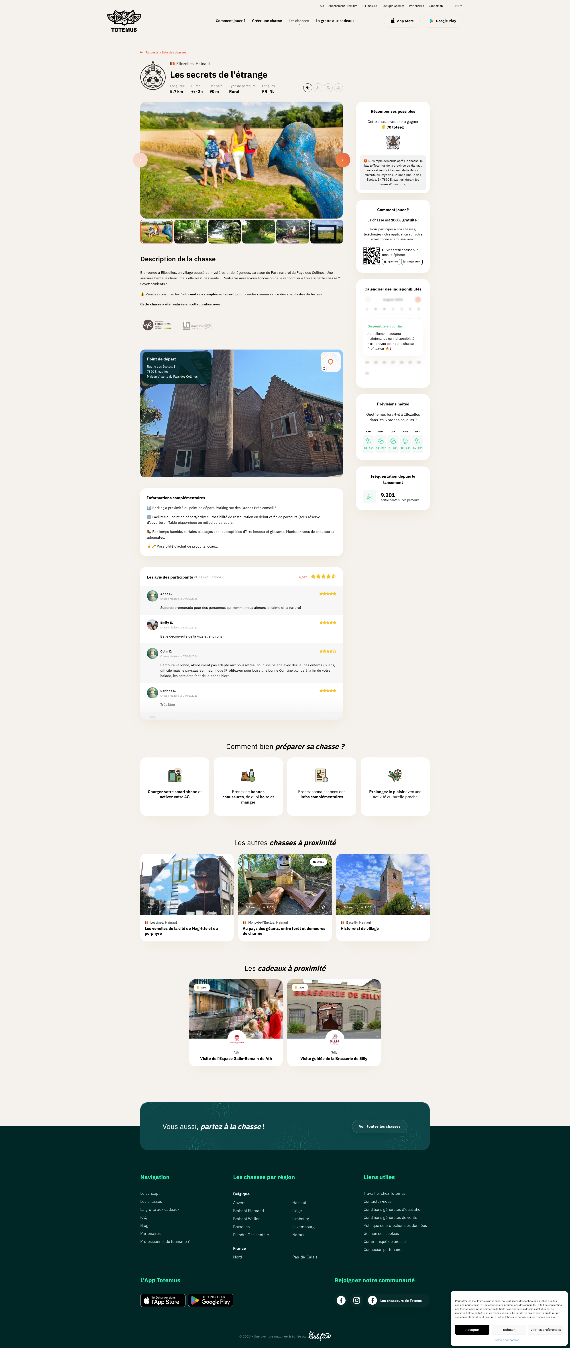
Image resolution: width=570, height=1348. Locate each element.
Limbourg (300, 1218)
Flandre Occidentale (251, 1234)
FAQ (321, 6)
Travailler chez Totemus (385, 1193)
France (239, 1248)
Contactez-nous (378, 1201)
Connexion (436, 6)
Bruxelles (241, 1226)
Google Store (414, 261)
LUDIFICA (319, 1336)
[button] (187, 897)
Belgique (241, 1194)
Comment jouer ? (230, 20)
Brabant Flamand (248, 1210)
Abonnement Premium (342, 6)
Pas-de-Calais (305, 1257)
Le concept (150, 1193)
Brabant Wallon (247, 1218)
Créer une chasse (267, 20)
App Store (393, 261)
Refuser (509, 1330)
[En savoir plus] (393, 142)
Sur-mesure (369, 6)
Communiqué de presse (385, 1241)
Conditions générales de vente (390, 1217)
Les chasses (299, 20)
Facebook (341, 1300)
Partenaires (416, 6)
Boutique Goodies (393, 6)
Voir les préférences (546, 1330)
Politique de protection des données (395, 1225)
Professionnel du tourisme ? (164, 1241)
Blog (144, 1225)
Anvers (239, 1202)
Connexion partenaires (383, 1249)
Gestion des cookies (507, 1340)
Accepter (472, 1330)
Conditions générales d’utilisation (393, 1209)
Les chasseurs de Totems (401, 1300)
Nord (237, 1257)
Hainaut (299, 1202)
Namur (298, 1234)
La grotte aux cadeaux (335, 20)
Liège (297, 1210)
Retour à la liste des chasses (166, 52)
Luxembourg (303, 1226)
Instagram (356, 1300)
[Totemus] (124, 21)
